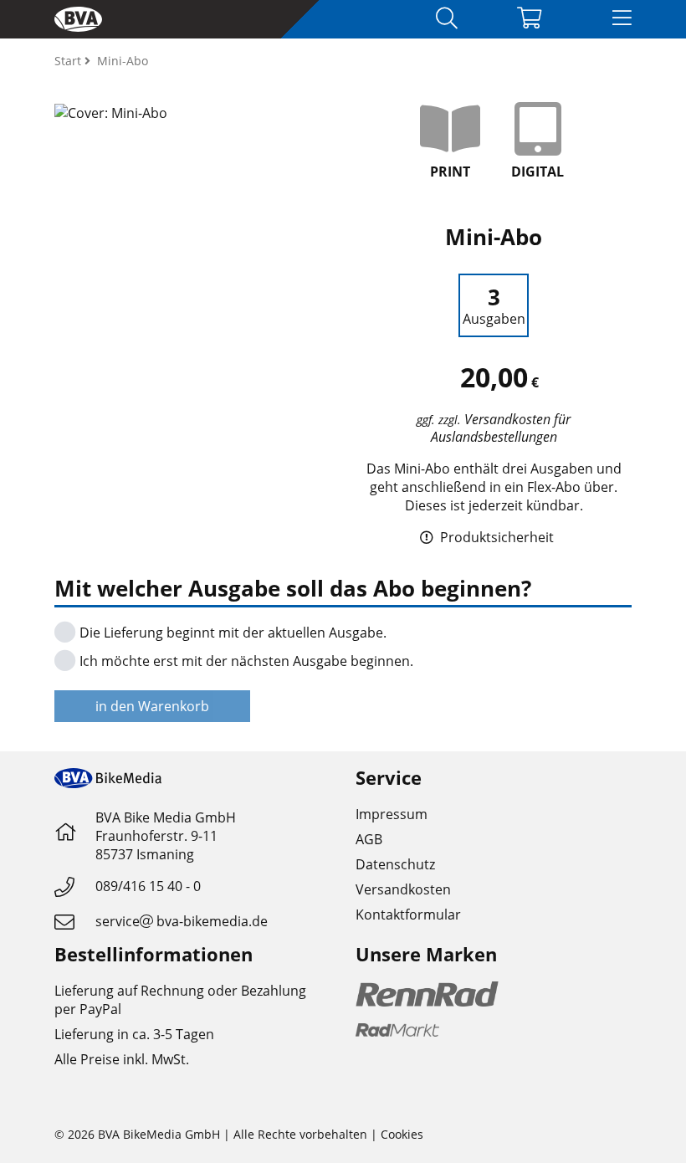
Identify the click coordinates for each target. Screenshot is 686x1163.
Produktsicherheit (495, 537)
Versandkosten (403, 889)
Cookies (402, 1134)
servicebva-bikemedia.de (181, 921)
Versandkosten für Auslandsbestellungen (501, 428)
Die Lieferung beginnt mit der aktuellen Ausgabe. (231, 632)
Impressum (391, 814)
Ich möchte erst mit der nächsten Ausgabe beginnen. (244, 661)
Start (69, 61)
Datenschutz (395, 864)
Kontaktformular (408, 914)
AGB (369, 839)
